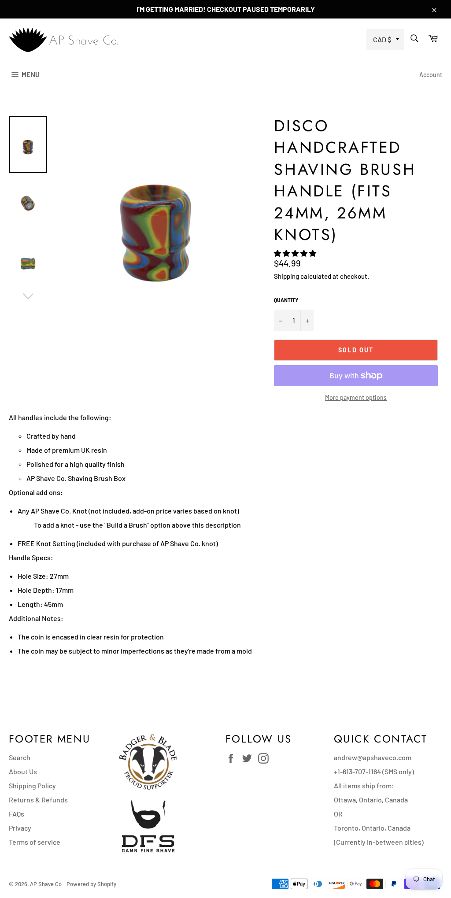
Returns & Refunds (38, 799)
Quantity (286, 300)
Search (19, 757)
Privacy (20, 828)
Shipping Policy (32, 785)
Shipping (286, 276)
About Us (23, 771)
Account (430, 74)
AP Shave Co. (46, 883)
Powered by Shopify (91, 883)
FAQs (16, 813)
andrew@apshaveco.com (372, 757)
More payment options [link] (356, 397)
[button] (296, 253)
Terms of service (34, 842)
